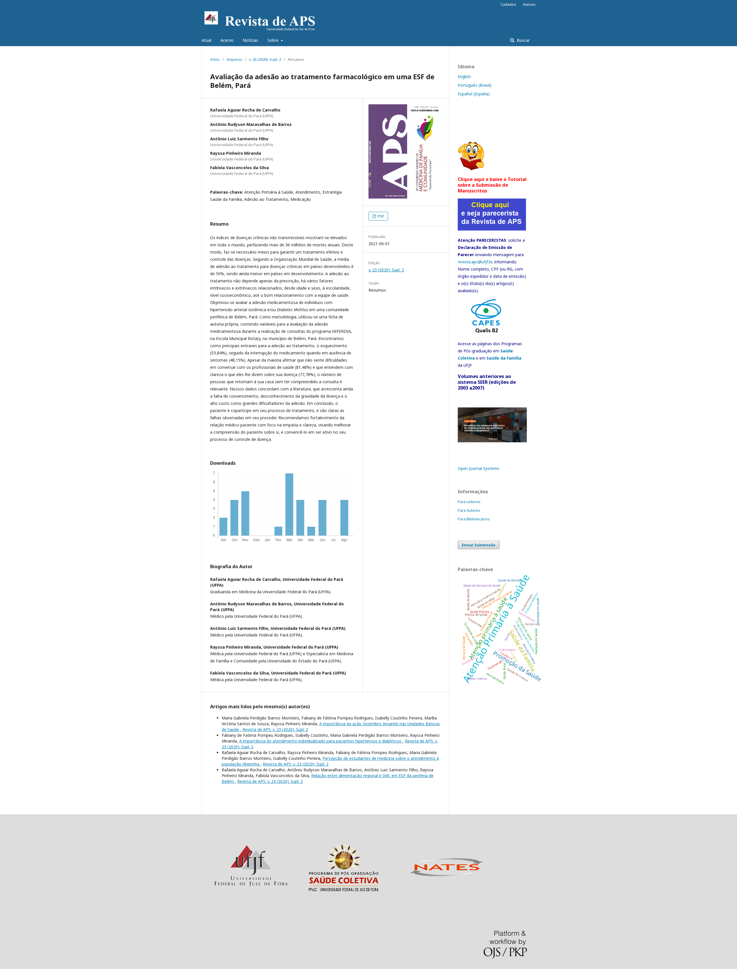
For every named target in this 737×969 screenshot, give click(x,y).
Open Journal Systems (478, 468)
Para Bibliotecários (474, 519)
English (464, 76)
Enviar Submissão (478, 544)
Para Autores (469, 510)
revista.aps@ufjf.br (475, 262)
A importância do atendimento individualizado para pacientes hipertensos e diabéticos (320, 741)
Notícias (250, 40)
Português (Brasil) (474, 85)
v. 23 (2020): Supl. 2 (265, 59)
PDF (380, 216)
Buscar (523, 40)
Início (215, 59)
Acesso (529, 4)
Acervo (227, 40)
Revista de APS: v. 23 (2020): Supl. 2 (275, 729)
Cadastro (508, 4)
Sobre (273, 40)
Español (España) (474, 94)
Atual (206, 40)
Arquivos (234, 59)
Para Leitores (469, 501)
